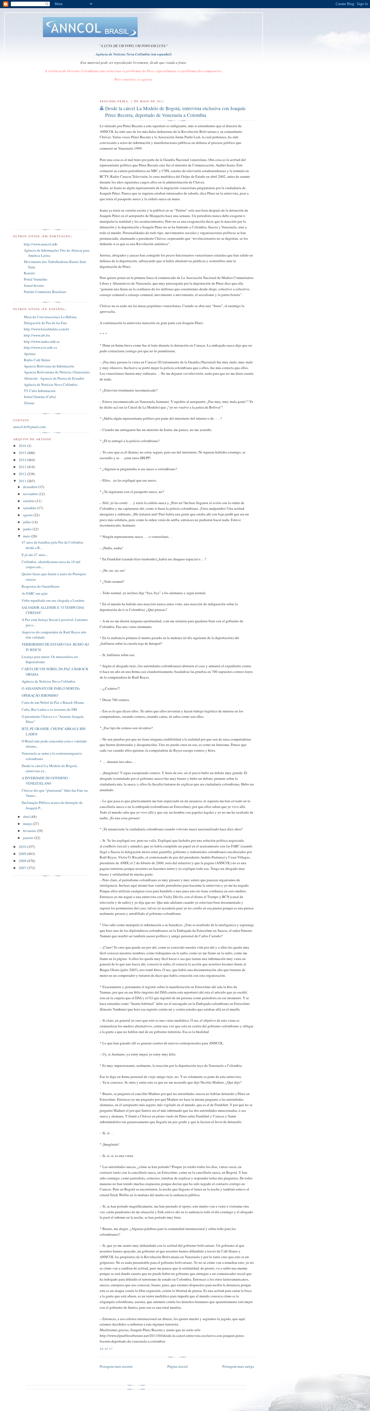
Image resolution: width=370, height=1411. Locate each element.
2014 (23, 459)
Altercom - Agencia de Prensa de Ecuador (54, 378)
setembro (30, 507)
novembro (31, 493)
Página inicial (177, 1366)
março (28, 823)
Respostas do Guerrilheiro (41, 586)
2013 (23, 466)
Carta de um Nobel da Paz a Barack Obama (53, 702)
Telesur (29, 402)
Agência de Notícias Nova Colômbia (50, 384)
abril (27, 816)
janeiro (28, 837)
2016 (23, 445)
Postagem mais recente (116, 1366)
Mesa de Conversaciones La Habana (50, 316)
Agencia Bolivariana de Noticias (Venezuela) (57, 372)
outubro (29, 500)
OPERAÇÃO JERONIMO (40, 695)
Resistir (29, 273)
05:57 (108, 1349)
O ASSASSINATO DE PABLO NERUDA (51, 688)
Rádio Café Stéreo (37, 359)
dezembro (30, 486)
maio (27, 536)
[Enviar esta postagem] (114, 1349)
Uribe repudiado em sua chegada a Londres (53, 600)
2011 (23, 480)
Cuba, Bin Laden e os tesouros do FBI (49, 709)
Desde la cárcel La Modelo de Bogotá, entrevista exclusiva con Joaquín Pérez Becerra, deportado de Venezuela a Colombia (175, 111)
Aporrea (29, 353)
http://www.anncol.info (40, 244)
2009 (23, 853)
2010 (23, 846)
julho (27, 521)
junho (28, 529)
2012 (23, 473)
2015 (23, 452)
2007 (23, 867)
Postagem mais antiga (238, 1366)
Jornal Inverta (34, 285)
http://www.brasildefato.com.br (46, 329)
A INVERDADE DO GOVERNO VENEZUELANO (45, 780)
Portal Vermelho (35, 279)
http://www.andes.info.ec (42, 341)
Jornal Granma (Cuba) (40, 396)
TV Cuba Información (40, 390)
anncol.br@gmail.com (29, 426)
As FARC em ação (35, 593)
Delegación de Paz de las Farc (45, 322)
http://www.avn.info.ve (40, 347)
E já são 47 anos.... (35, 554)
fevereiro (30, 830)
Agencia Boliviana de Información (49, 366)
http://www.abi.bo (37, 335)
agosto (28, 514)
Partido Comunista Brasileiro (45, 291)
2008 (23, 860)
